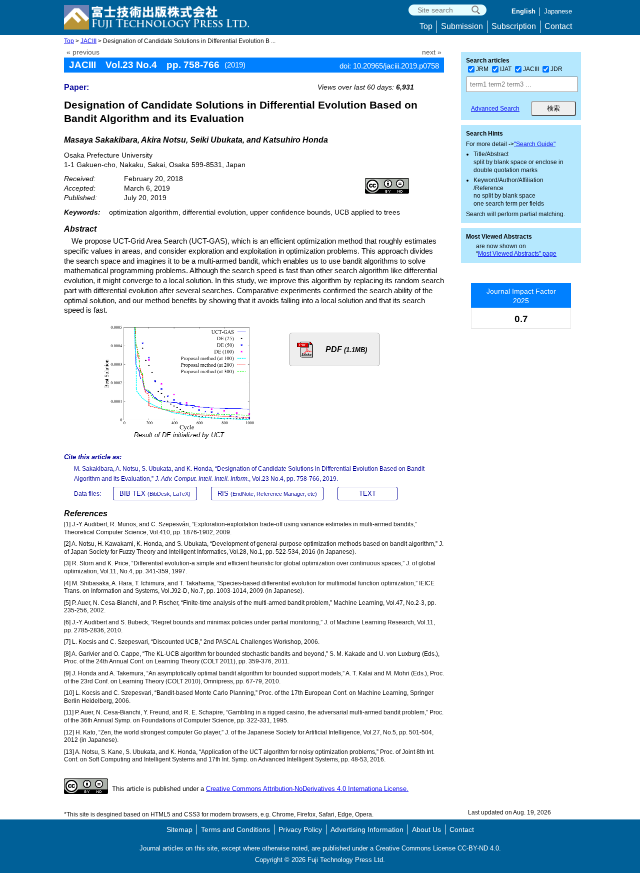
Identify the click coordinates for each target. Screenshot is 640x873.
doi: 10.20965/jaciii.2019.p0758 (389, 66)
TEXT (367, 493)
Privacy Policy (300, 829)
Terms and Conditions (235, 829)
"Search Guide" (535, 144)
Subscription (514, 26)
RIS (267, 493)
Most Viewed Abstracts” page (517, 253)
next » (432, 52)
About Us (426, 829)
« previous (83, 52)
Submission (462, 26)
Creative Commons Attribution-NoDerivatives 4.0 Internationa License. (307, 788)
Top (426, 26)
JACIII (88, 41)
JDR (556, 69)
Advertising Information (367, 829)
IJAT (506, 69)
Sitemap (179, 829)
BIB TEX (155, 493)
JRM (482, 69)
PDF (346, 349)
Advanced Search (495, 108)
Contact (558, 26)
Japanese (558, 11)
